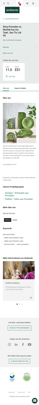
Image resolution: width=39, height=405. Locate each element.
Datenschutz (21, 392)
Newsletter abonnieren (19, 328)
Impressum (11, 392)
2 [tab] (19, 304)
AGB (29, 392)
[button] (19, 47)
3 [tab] (21, 304)
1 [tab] (17, 304)
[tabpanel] (19, 281)
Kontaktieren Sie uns (19, 361)
